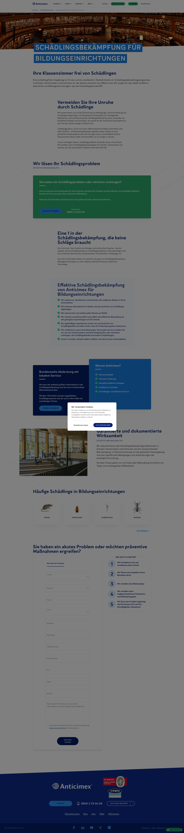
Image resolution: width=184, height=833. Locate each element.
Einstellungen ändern (81, 425)
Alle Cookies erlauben (103, 425)
